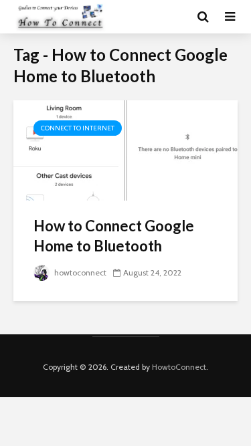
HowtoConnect (179, 367)
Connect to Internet (77, 128)
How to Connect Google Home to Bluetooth (113, 236)
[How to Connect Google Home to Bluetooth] (125, 149)
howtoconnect (79, 272)
